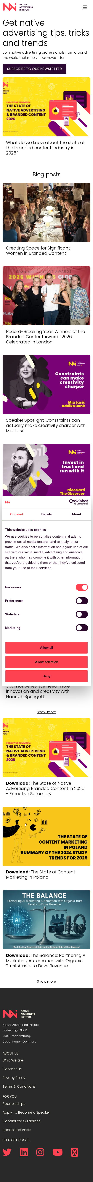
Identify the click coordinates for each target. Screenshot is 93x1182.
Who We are (13, 1060)
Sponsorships (14, 1103)
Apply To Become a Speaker (26, 1112)
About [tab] (76, 514)
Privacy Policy (14, 1077)
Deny (46, 676)
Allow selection (46, 662)
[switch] (82, 600)
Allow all (46, 647)
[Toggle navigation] (84, 7)
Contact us (12, 1069)
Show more (46, 712)
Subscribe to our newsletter (34, 68)
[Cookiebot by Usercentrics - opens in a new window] (69, 502)
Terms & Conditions (19, 1086)
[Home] (18, 7)
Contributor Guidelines (21, 1121)
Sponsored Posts (17, 1129)
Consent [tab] (16, 514)
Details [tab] (46, 514)
